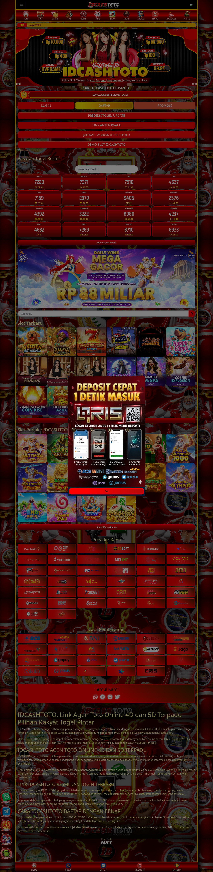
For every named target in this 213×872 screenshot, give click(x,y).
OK (106, 491)
